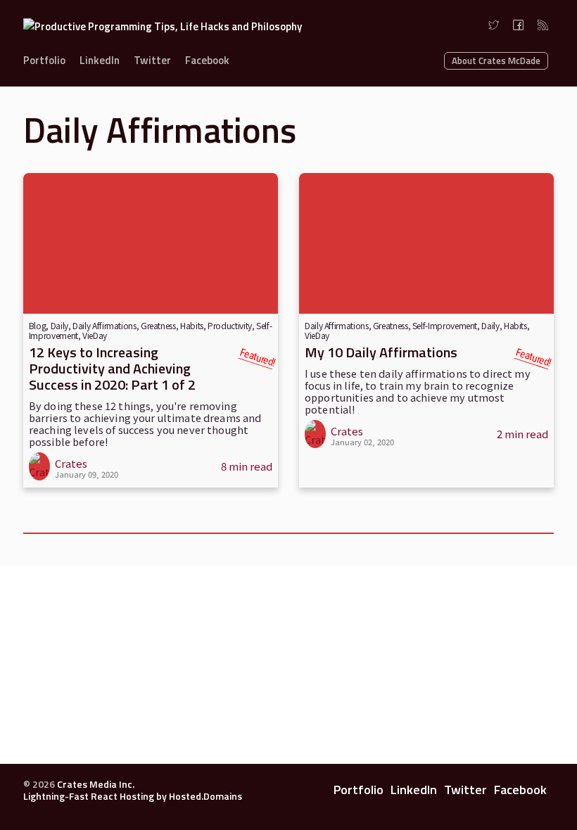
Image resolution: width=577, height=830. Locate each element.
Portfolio (44, 60)
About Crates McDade (496, 60)
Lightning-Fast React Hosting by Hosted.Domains (132, 795)
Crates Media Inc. (95, 784)
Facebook (207, 60)
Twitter (152, 60)
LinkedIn (100, 60)
